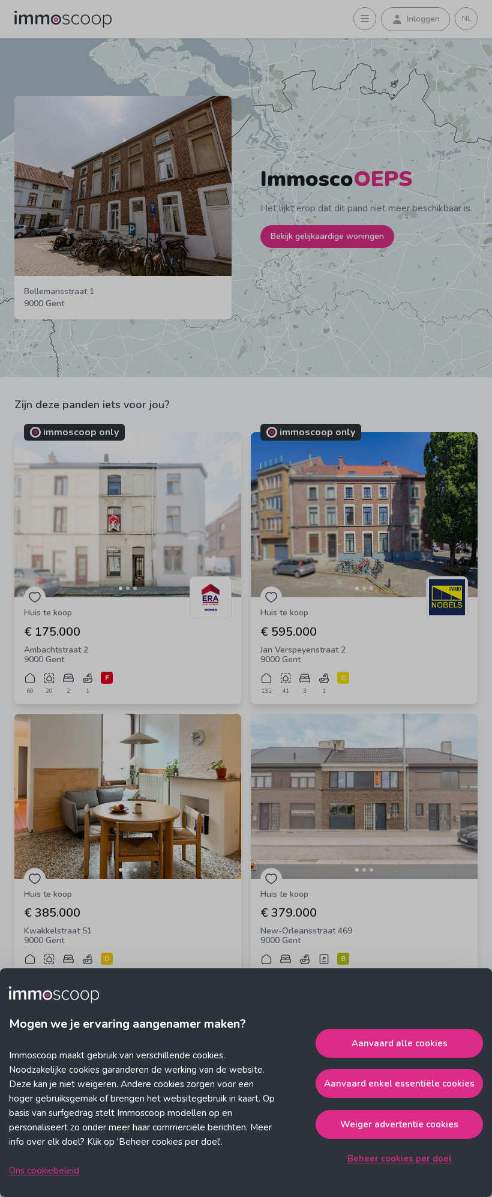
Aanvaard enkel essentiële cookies (399, 1084)
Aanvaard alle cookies (400, 1043)
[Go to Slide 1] (120, 588)
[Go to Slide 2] (128, 588)
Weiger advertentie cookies (399, 1124)
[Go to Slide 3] (135, 588)
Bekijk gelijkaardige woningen (327, 236)
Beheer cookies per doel (399, 1159)
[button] (127, 514)
